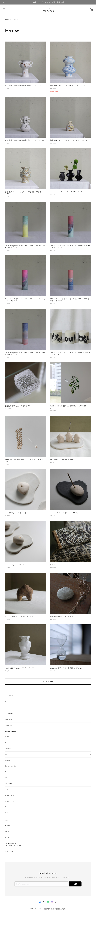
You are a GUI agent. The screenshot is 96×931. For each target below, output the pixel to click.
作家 (6, 813)
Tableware (9, 714)
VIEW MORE (48, 681)
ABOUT (8, 832)
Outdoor (8, 772)
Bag (6, 743)
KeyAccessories (10, 766)
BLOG (7, 838)
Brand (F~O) (10, 801)
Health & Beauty (11, 731)
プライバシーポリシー (36, 909)
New (6, 702)
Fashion (8, 737)
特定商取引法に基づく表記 (52, 909)
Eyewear (8, 749)
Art (6, 778)
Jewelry (7, 754)
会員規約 (63, 909)
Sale (6, 789)
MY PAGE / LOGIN (13, 846)
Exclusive (8, 784)
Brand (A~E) (10, 795)
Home (7, 19)
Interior (8, 708)
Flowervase (9, 719)
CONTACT (9, 852)
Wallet (7, 760)
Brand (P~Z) (9, 807)
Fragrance (8, 725)
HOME (7, 825)
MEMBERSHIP (10, 844)
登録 (75, 884)
